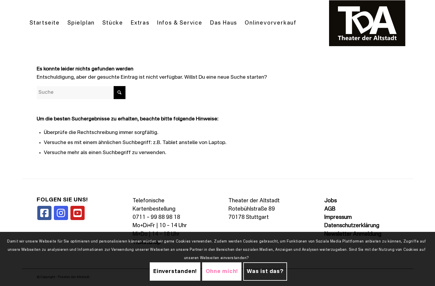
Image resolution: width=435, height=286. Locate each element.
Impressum (338, 217)
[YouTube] (77, 213)
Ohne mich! (222, 271)
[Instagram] (61, 213)
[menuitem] (45, 23)
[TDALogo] (367, 23)
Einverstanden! (175, 271)
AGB (329, 209)
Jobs (330, 200)
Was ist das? (265, 271)
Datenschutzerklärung (351, 225)
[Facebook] (44, 213)
